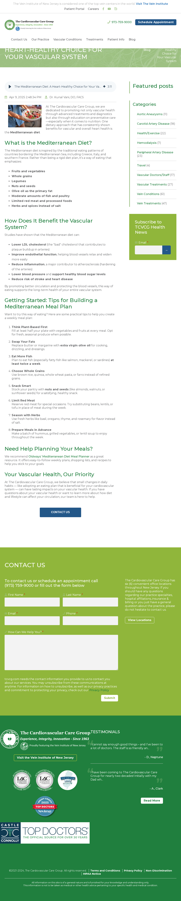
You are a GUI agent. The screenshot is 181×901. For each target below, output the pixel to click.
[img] (104, 87)
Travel (143, 165)
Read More (152, 800)
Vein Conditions (151, 194)
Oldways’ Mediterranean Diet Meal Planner (58, 456)
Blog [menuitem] (132, 39)
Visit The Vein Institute (152, 3)
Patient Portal (74, 9)
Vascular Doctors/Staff (156, 175)
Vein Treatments (152, 203)
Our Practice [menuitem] (40, 39)
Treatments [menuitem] (94, 39)
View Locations (139, 620)
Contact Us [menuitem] (19, 39)
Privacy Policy (99, 690)
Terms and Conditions (105, 870)
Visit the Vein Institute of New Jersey (45, 757)
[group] (60, 86)
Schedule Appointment (156, 22)
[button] (9, 86)
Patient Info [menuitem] (115, 39)
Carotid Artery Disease (156, 123)
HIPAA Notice (92, 873)
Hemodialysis (149, 142)
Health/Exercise (151, 133)
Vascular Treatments (155, 184)
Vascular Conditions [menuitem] (67, 39)
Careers (93, 9)
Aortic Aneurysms (152, 114)
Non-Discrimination (159, 870)
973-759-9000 (122, 22)
